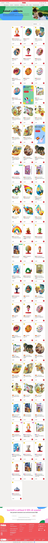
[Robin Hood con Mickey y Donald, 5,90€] (28, 348)
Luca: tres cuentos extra (39, 297)
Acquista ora (26, 91)
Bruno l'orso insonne (15, 257)
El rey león (25, 336)
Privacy (40, 539)
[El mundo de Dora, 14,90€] (28, 309)
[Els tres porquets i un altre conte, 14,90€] (16, 428)
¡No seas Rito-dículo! (15, 396)
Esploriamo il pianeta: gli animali (16, 80)
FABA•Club (30, 531)
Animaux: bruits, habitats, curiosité (39, 436)
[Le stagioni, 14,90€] (28, 249)
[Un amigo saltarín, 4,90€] (39, 388)
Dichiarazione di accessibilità (13, 533)
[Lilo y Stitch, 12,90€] (16, 309)
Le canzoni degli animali (16, 178)
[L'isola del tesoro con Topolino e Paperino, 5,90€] (16, 150)
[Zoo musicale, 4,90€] (16, 210)
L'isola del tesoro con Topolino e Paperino (15, 159)
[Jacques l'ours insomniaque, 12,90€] (28, 467)
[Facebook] (40, 526)
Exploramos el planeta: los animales (16, 337)
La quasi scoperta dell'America (38, 198)
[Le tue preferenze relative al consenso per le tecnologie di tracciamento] (1, 541)
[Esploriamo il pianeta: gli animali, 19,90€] (16, 71)
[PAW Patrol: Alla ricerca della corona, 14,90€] (28, 170)
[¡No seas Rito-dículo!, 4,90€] (16, 388)
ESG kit (11, 534)
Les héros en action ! (38, 455)
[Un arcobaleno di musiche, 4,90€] (16, 230)
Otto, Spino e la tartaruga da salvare (16, 278)
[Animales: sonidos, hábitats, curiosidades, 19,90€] (16, 348)
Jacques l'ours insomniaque (28, 475)
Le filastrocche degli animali (27, 238)
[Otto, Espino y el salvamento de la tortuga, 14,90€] (16, 408)
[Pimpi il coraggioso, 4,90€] (28, 111)
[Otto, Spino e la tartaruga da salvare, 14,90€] (16, 269)
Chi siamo (20, 526)
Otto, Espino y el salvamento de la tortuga (16, 416)
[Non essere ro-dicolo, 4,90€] (39, 111)
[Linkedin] (42, 526)
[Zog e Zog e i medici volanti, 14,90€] (16, 32)
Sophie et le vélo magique (16, 475)
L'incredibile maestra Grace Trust (39, 179)
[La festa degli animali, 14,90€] (39, 230)
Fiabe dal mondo (26, 218)
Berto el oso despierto (27, 416)
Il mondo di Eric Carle (27, 277)
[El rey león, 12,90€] (28, 328)
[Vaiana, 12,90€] (28, 289)
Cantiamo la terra (15, 198)
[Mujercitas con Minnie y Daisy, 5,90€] (39, 348)
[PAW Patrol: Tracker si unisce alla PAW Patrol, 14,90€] (39, 269)
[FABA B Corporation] (2, 535)
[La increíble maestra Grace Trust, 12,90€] (39, 408)
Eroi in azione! (14, 297)
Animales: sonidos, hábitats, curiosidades (16, 357)
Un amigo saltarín (38, 396)
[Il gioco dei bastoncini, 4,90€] (16, 130)
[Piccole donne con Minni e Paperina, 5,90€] (28, 150)
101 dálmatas (37, 336)
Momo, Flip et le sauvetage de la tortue (16, 456)
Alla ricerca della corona (28, 178)
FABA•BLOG (30, 529)
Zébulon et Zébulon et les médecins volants (28, 436)
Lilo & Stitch (14, 59)
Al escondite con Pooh (27, 376)
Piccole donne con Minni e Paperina (28, 159)
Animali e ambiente (20, 7)
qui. (29, 517)
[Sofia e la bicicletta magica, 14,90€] (39, 249)
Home (4, 7)
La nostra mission (21, 527)
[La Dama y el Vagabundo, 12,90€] (39, 309)
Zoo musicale (14, 218)
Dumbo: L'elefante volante (16, 99)
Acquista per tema (13, 7)
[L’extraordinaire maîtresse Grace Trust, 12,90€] (39, 467)
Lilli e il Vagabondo (38, 59)
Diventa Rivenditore (14, 528)
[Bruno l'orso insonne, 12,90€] (16, 249)
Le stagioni (25, 257)
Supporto (12, 524)
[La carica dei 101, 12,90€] (39, 71)
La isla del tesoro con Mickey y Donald (15, 377)
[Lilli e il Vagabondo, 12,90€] (39, 52)
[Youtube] (45, 526)
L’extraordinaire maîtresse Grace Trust (39, 476)
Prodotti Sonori (8, 7)
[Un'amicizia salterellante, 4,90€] (16, 111)
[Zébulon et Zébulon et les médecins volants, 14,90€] (28, 428)
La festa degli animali (38, 237)
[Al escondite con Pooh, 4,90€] (28, 368)
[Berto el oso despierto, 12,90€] (28, 408)
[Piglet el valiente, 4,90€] (28, 388)
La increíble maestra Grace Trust (39, 416)
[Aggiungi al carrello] (21, 43)
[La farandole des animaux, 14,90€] (28, 447)
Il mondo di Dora (26, 59)
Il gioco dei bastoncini (16, 138)
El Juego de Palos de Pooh (39, 376)
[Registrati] (41, 3)
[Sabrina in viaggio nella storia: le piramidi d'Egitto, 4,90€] (39, 210)
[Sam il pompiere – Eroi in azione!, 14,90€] (16, 289)
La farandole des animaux (28, 455)
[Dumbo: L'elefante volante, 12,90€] (16, 91)
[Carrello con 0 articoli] (45, 3)
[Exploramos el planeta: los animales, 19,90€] (16, 328)
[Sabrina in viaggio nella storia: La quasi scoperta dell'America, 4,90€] (39, 190)
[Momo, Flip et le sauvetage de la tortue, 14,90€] (16, 447)
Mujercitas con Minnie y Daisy (39, 357)
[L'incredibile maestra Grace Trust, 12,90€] (39, 170)
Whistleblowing (13, 530)
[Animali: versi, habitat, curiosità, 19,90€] (39, 91)
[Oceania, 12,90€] (28, 32)
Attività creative (31, 527)
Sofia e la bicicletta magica (39, 257)
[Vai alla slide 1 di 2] (1, 0)
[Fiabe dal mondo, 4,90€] (28, 210)
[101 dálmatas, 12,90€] (39, 328)
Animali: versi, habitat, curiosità (39, 100)
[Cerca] (40, 3)
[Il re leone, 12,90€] (28, 71)
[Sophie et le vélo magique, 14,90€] (16, 467)
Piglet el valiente (26, 396)
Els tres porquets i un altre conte (16, 436)
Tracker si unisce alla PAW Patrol (39, 278)
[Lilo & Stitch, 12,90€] (16, 52)
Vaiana (25, 297)
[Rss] (43, 526)
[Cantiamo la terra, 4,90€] (16, 190)
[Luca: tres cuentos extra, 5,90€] (39, 289)
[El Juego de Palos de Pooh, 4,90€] (39, 368)
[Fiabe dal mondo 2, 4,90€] (28, 190)
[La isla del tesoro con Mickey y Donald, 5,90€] (16, 368)
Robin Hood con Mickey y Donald (28, 357)
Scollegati (20, 531)
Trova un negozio (13, 526)
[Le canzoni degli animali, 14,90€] (16, 170)
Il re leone (25, 79)
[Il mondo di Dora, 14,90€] (28, 52)
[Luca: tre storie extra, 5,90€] (39, 32)
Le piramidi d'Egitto (38, 218)
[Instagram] (38, 526)
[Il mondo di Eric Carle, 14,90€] (28, 269)
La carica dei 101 (38, 79)
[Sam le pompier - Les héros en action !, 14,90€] (39, 447)
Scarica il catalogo (31, 526)
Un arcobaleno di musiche (16, 237)
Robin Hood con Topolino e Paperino (39, 159)
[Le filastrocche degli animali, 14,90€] (28, 230)
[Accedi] (43, 3)
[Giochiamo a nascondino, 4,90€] (28, 130)
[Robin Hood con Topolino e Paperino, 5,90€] (39, 150)
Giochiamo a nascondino (28, 138)
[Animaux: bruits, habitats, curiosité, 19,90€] (39, 428)
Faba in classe (21, 529)
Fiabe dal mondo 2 (27, 198)
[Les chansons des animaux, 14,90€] (16, 487)
